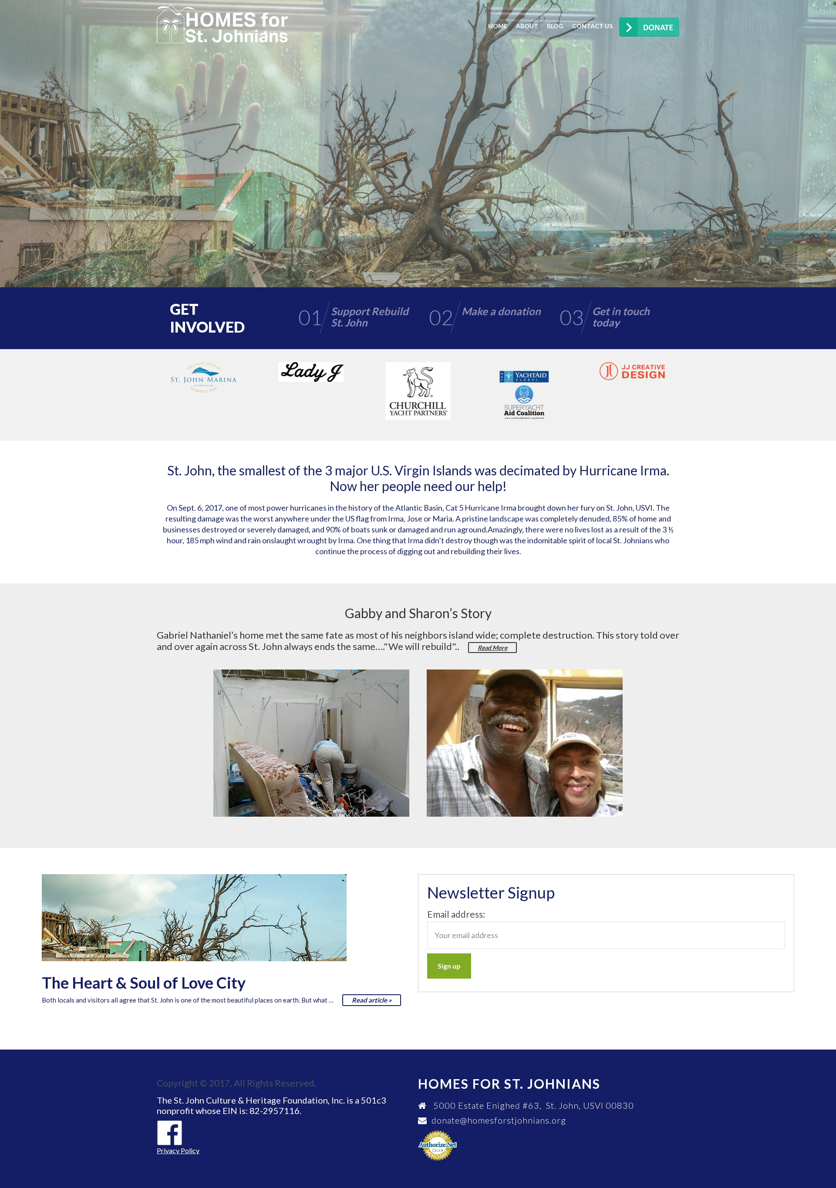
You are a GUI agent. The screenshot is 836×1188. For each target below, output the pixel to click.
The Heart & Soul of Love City (144, 982)
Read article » (371, 1000)
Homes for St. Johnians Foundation (222, 24)
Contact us (592, 26)
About (527, 26)
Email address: (456, 914)
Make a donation (737, 177)
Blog (555, 26)
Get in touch (745, 212)
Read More (492, 647)
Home (497, 26)
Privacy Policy (178, 1150)
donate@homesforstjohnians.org (498, 1120)
